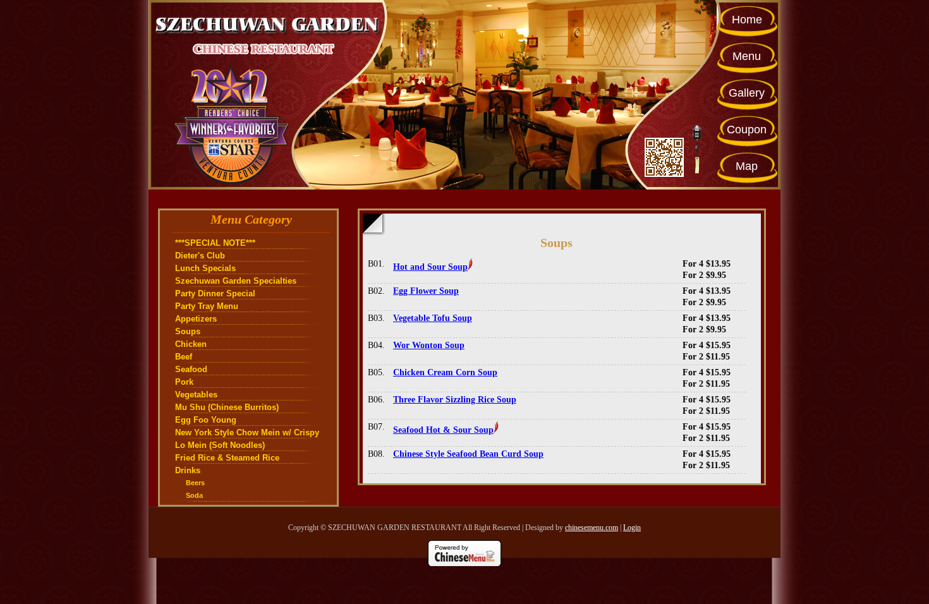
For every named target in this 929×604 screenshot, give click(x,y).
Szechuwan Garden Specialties (235, 281)
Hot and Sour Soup (430, 267)
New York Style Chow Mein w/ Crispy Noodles (247, 433)
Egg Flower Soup (426, 291)
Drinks (187, 470)
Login (632, 527)
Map (747, 166)
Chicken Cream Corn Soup (445, 372)
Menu (746, 56)
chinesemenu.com (591, 527)
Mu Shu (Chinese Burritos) (227, 407)
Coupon (747, 129)
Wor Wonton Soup (428, 345)
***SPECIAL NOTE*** (215, 243)
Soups (187, 331)
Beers (195, 482)
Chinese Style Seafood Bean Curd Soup (468, 454)
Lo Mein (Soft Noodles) (220, 445)
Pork (184, 382)
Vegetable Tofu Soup (432, 318)
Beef (183, 356)
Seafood (191, 369)
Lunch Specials (205, 268)
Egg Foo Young (205, 420)
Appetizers (196, 318)
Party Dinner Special (215, 293)
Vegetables (196, 394)
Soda (194, 495)
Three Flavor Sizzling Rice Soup (454, 399)
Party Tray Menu (206, 306)
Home (747, 19)
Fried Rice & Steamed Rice (227, 457)
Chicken (191, 344)
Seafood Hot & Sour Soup (443, 430)
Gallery (747, 93)
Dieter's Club (200, 255)
